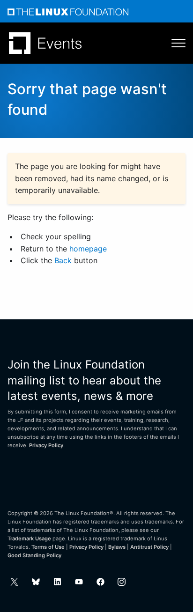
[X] (14, 582)
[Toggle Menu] (174, 43)
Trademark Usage (29, 538)
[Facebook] (100, 582)
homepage (88, 248)
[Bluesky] (36, 582)
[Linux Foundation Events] (45, 43)
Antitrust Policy (149, 547)
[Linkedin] (57, 582)
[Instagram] (122, 582)
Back (63, 260)
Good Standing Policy (34, 555)
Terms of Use (48, 547)
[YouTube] (79, 582)
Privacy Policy (46, 445)
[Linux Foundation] (67, 11)
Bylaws (117, 547)
